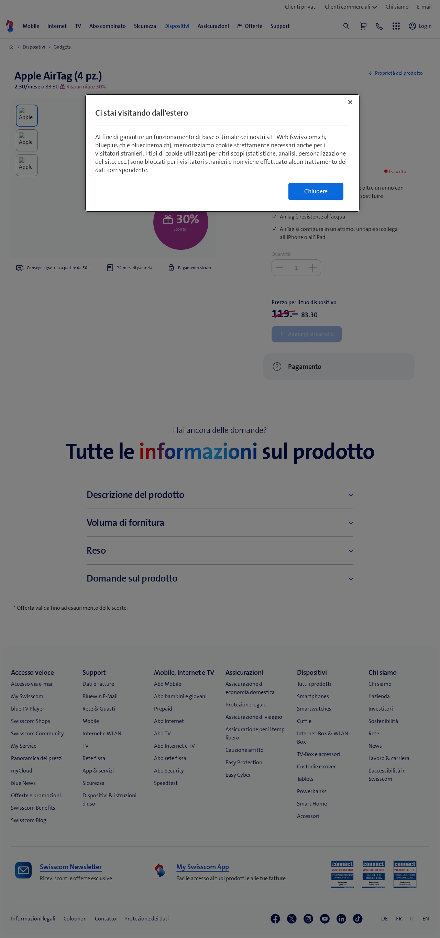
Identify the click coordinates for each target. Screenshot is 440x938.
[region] (222, 153)
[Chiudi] (350, 102)
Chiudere (316, 191)
